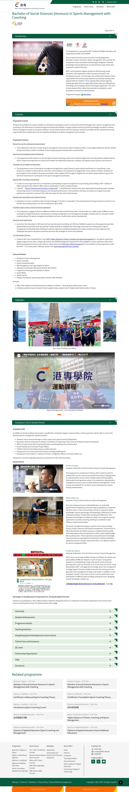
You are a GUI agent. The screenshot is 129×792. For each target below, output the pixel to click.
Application (51, 750)
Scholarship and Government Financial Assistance (54, 755)
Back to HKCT (112, 2)
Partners (67, 753)
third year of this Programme (72, 244)
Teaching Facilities (70, 758)
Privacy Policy (43, 782)
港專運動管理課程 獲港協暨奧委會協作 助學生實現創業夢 (85, 584)
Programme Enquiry (38, 789)
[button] (64, 36)
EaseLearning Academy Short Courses (37, 756)
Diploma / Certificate (19, 760)
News (66, 750)
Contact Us (23, 782)
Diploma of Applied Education (19, 764)
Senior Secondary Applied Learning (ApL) (20, 769)
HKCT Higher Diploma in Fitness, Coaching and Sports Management (70, 239)
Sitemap (15, 782)
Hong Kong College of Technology (71, 770)
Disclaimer (32, 782)
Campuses (67, 755)
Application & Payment (91, 789)
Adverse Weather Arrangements (60, 782)
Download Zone (69, 761)
